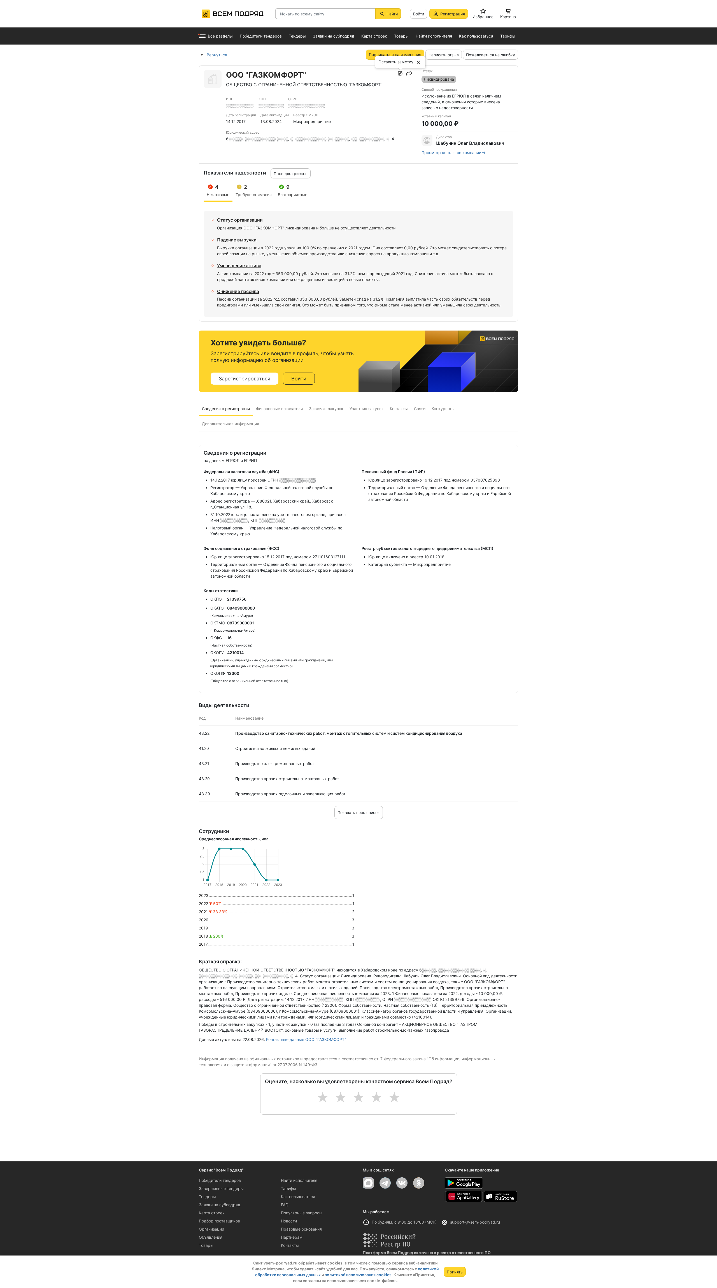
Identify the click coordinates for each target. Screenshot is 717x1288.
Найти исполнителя (299, 1180)
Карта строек (212, 1212)
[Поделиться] (409, 73)
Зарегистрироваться (244, 379)
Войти (418, 13)
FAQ (284, 1204)
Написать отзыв (444, 54)
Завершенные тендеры (221, 1188)
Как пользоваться (298, 1196)
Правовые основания (301, 1229)
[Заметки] (400, 73)
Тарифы (288, 1188)
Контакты (290, 1245)
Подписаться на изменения (395, 54)
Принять (455, 1272)
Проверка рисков (291, 173)
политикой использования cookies (358, 1274)
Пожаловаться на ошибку (490, 54)
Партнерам (291, 1237)
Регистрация (452, 13)
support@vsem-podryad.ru (475, 1222)
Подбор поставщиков (219, 1221)
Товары (206, 1245)
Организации (211, 1229)
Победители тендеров (220, 1180)
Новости (289, 1221)
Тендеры (207, 1196)
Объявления (210, 1237)
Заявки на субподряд (219, 1204)
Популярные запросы (301, 1212)
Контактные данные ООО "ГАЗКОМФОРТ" (306, 1039)
